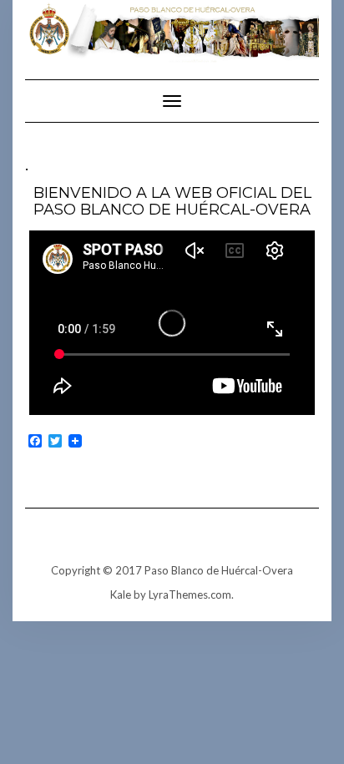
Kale (120, 594)
